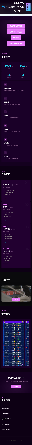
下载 (5, 198)
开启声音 (16, 299)
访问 (5, 242)
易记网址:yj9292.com (16, 43)
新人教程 (16, 38)
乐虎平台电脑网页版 (16, 26)
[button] (7, 364)
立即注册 (27, 7)
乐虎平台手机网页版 (16, 32)
